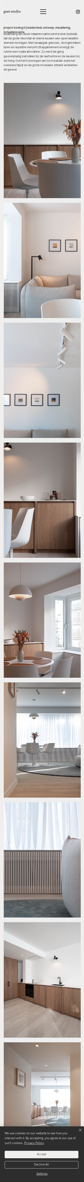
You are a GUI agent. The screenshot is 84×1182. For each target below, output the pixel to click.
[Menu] (43, 12)
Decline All (41, 1165)
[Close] (77, 1132)
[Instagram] (77, 11)
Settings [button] (42, 1174)
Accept (41, 1154)
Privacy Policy (34, 1143)
